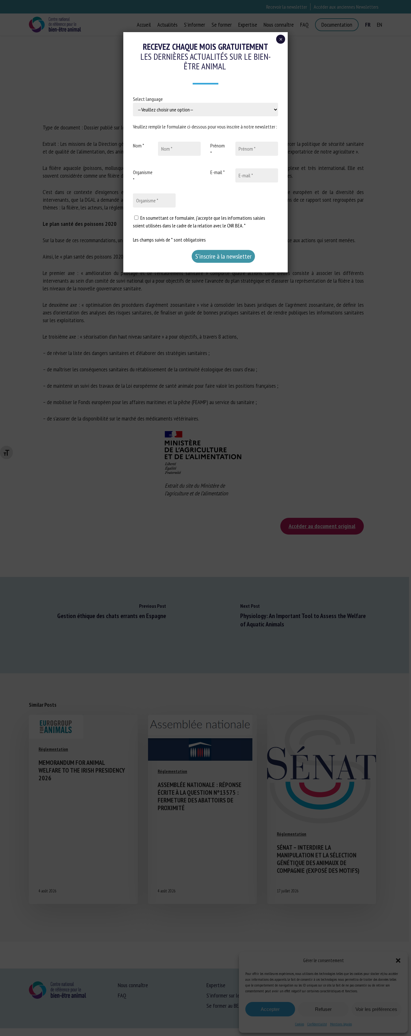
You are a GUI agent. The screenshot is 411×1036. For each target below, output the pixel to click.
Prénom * (217, 149)
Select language (148, 99)
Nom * (138, 145)
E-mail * (217, 172)
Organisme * (143, 176)
